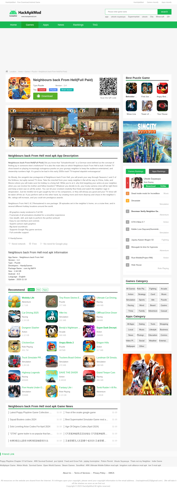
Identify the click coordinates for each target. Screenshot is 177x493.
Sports (142, 300)
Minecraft (160, 17)
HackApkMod (139, 2)
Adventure (152, 311)
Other (141, 346)
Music (163, 294)
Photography (142, 335)
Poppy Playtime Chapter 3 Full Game (16, 461)
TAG (95, 24)
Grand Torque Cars (106, 372)
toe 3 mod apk (154, 465)
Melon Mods (22, 465)
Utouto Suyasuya (152, 179)
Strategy (141, 294)
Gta (151, 17)
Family (142, 311)
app (106, 17)
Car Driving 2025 (30, 313)
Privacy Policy (99, 473)
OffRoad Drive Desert (107, 313)
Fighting (152, 289)
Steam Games (68, 465)
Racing (131, 305)
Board (152, 305)
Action (130, 294)
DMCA (111, 473)
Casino (164, 305)
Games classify (152, 2)
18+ (168, 17)
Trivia (130, 311)
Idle (152, 300)
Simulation (130, 300)
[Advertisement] (88, 49)
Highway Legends (31, 372)
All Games (130, 289)
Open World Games (52, 465)
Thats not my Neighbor (140, 461)
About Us (67, 473)
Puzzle (34, 72)
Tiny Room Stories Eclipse (70, 298)
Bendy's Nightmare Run (70, 327)
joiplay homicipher (92, 461)
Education (153, 335)
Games (30, 24)
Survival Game (35, 465)
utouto (145, 17)
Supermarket (133, 17)
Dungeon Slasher (30, 327)
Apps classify (166, 2)
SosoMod (80, 465)
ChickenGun (28, 342)
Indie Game (157, 461)
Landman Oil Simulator (108, 357)
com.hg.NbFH (30, 268)
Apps (46, 24)
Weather (153, 341)
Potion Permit (107, 461)
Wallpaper (130, 346)
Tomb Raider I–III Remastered (108, 387)
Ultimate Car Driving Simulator (108, 298)
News (61, 24)
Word (141, 305)
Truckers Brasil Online (70, 357)
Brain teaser (67, 90)
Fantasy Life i (65, 387)
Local (130, 329)
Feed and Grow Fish (73, 461)
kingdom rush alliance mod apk (133, 465)
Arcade (164, 289)
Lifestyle (152, 329)
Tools (153, 324)
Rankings (78, 24)
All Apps (130, 324)
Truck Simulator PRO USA (33, 357)
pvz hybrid (58, 461)
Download (47, 96)
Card (153, 294)
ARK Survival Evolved (43, 461)
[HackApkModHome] (45, 13)
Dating (142, 324)
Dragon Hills (103, 342)
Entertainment (164, 341)
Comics (164, 335)
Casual (42, 90)
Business (164, 329)
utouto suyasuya (118, 17)
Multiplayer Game (7, 465)
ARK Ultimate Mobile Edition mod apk (102, 465)
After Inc (63, 313)
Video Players (131, 341)
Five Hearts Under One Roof (33, 387)
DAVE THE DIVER (68, 372)
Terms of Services (82, 473)
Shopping (164, 324)
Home (13, 24)
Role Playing (142, 289)
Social (141, 341)
